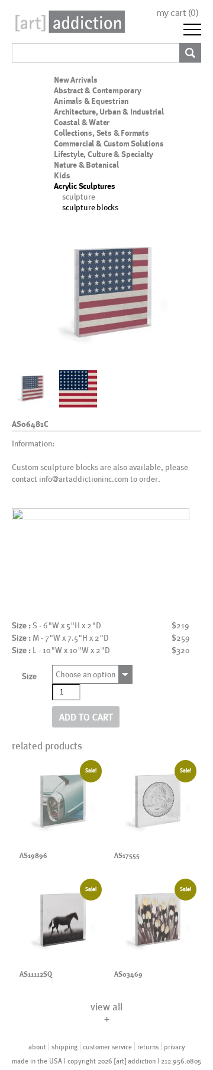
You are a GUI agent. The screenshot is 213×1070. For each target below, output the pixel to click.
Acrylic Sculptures (84, 186)
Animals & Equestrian (91, 101)
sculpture (78, 196)
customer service (107, 1046)
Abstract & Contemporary (97, 90)
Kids (62, 175)
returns (148, 1046)
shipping (64, 1046)
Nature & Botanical (86, 164)
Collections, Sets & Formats (101, 133)
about (37, 1046)
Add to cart (86, 716)
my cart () (177, 13)
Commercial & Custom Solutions (108, 143)
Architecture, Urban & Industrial (109, 111)
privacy (174, 1046)
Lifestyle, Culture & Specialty (103, 154)
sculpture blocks (90, 207)
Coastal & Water (81, 122)
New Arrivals (76, 79)
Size (29, 676)
